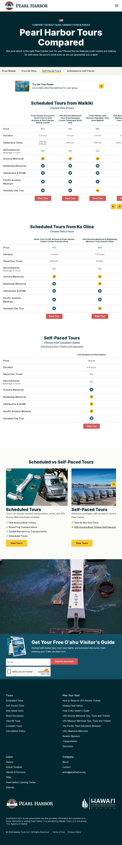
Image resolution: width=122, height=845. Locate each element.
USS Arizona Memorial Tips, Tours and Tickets (86, 715)
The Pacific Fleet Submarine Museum (81, 726)
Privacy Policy (74, 832)
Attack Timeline (14, 767)
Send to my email (64, 661)
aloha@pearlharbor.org (73, 772)
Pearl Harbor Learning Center (21, 782)
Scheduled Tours (14, 700)
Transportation (69, 741)
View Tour (43, 198)
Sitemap (10, 787)
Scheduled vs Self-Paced (80, 71)
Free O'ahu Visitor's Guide (75, 710)
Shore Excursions (15, 715)
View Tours (16, 543)
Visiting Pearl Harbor (72, 705)
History (9, 762)
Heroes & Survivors (16, 772)
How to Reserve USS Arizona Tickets (81, 700)
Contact (66, 767)
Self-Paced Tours (51, 71)
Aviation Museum (71, 736)
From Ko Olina (29, 71)
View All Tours (13, 720)
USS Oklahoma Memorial (75, 731)
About (65, 762)
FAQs (8, 777)
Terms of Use (58, 832)
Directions (67, 746)
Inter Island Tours (15, 710)
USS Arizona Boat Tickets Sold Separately (62, 346)
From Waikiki (9, 71)
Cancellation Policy (15, 731)
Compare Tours (14, 726)
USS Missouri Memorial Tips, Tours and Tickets (86, 720)
